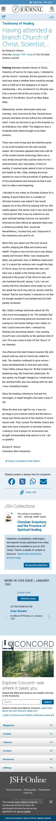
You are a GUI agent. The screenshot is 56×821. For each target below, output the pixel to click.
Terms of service (14, 790)
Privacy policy (30, 790)
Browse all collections (36, 565)
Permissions (44, 790)
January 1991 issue (22, 54)
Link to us (28, 793)
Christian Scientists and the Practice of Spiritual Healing (31, 526)
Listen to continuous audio (26, 715)
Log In (49, 2)
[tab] (28, 725)
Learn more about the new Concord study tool (27, 709)
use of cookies (24, 811)
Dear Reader (18, 611)
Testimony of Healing (18, 23)
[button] (28, 725)
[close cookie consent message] (51, 802)
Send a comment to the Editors (24, 461)
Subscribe (37, 2)
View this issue (28, 598)
